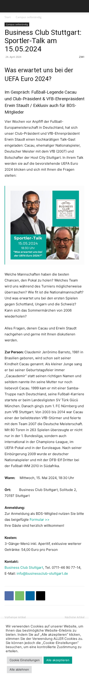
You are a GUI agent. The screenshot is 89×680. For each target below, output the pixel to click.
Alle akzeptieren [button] (57, 660)
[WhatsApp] (19, 595)
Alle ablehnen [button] (19, 669)
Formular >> (40, 519)
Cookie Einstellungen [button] (25, 660)
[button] (7, 6)
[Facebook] (9, 595)
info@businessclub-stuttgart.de (42, 573)
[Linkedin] (30, 595)
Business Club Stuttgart (24, 567)
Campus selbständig (29, 17)
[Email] (40, 595)
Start (8, 17)
